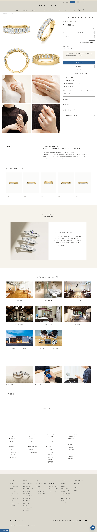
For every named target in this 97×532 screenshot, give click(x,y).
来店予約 (73, 2)
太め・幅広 (71, 447)
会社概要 (63, 500)
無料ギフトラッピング (69, 110)
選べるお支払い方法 (71, 86)
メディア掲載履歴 (64, 488)
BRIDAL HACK (51, 483)
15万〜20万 (50, 452)
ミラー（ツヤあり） (51, 436)
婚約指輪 (12, 483)
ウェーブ (31, 438)
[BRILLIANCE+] (48, 6)
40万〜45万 (50, 461)
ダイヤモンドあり (72, 436)
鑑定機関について (26, 505)
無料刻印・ (71, 104)
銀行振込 (75, 490)
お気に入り (5, 530)
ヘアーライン (51, 440)
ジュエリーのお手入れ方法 (28, 507)
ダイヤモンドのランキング (28, 496)
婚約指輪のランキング (27, 486)
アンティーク (12, 441)
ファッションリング (15, 503)
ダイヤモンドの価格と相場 (28, 495)
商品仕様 (65, 99)
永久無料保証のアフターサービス (74, 83)
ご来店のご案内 (77, 483)
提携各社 (63, 486)
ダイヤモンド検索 (14, 486)
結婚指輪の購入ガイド (27, 491)
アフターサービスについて (59, 245)
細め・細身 (71, 449)
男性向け (71, 458)
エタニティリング (14, 493)
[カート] (83, 10)
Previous (78, 256)
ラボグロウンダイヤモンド (74, 440)
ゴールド (12, 450)
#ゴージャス (78, 90)
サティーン (51, 441)
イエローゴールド (15, 452)
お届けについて (39, 484)
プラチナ (12, 449)
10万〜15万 (50, 450)
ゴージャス (12, 440)
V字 (31, 441)
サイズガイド (92, 40)
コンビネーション (13, 457)
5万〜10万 (50, 449)
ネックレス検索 (14, 496)
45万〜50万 (50, 462)
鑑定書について (26, 503)
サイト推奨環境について (66, 498)
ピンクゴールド (14, 454)
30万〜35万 (50, 457)
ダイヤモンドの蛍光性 (27, 498)
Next (81, 256)
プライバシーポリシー (65, 493)
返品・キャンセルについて (41, 483)
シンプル (12, 436)
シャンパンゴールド (15, 456)
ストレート (31, 436)
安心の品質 (38, 486)
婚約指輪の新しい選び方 (27, 483)
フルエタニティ (33, 452)
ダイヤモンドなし (72, 438)
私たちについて (64, 483)
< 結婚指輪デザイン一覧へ (8, 13)
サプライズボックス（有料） (70, 115)
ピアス (12, 500)
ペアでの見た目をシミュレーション (79, 73)
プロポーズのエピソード (53, 486)
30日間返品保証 (70, 80)
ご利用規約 (63, 491)
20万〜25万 (50, 454)
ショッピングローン (78, 493)
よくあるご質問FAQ (39, 496)
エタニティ (31, 449)
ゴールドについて (26, 500)
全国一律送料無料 (70, 77)
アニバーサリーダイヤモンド (54, 488)
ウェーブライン (14, 491)
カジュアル (12, 438)
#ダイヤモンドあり (85, 90)
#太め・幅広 (68, 91)
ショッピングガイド (27, 508)
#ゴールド (65, 90)
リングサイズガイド (26, 510)
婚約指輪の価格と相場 (27, 484)
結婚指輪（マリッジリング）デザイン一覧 (23, 472)
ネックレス (13, 505)
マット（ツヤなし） (51, 438)
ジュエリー (12, 495)
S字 (31, 440)
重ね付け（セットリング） (28, 488)
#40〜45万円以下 (76, 91)
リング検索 (13, 484)
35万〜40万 (50, 459)
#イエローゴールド (72, 90)
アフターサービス (39, 488)
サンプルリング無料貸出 (40, 493)
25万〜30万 (50, 456)
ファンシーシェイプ (52, 491)
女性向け (71, 456)
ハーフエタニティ (34, 450)
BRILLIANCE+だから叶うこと (67, 484)
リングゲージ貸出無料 (40, 491)
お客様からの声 (51, 484)
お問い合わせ (65, 520)
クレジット (76, 492)
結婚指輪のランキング (27, 493)
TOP (11, 472)
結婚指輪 (12, 488)
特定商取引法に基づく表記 (66, 496)
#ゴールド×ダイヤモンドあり (86, 91)
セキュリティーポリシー (66, 495)
